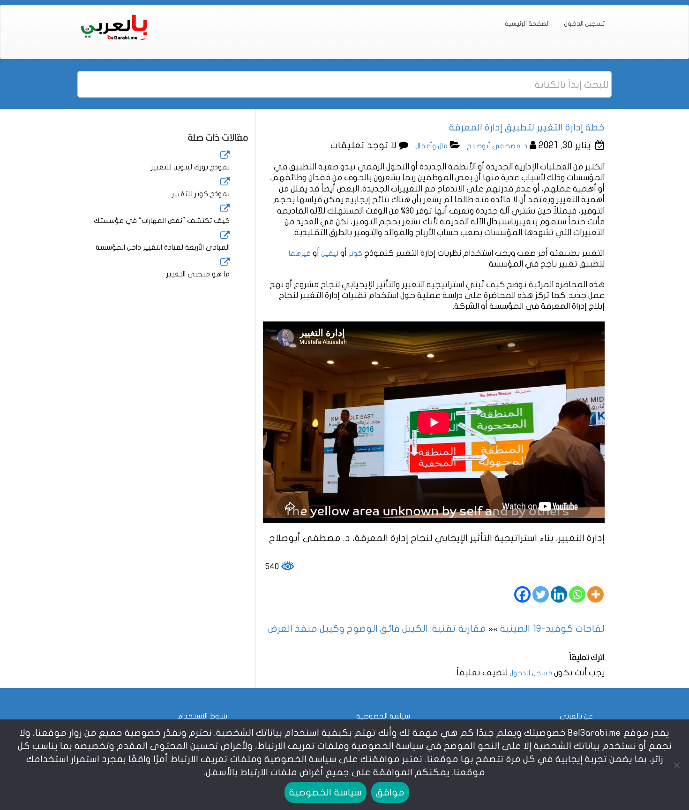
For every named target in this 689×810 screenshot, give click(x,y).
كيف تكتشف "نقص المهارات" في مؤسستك (162, 220)
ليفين (329, 253)
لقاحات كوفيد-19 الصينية (552, 629)
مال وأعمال (431, 146)
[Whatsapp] (577, 594)
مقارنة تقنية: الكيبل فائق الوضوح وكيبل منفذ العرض (377, 629)
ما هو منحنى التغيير (198, 274)
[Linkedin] (559, 594)
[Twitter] (540, 594)
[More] (595, 594)
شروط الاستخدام (202, 716)
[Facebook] (522, 594)
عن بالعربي (576, 716)
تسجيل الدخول (584, 23)
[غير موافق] (677, 765)
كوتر (355, 253)
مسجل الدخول (530, 673)
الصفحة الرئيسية (527, 23)
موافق (390, 792)
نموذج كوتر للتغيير (201, 194)
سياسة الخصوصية (383, 716)
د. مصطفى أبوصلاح (497, 146)
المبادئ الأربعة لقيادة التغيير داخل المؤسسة (163, 247)
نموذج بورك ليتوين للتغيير (190, 167)
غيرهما (300, 253)
